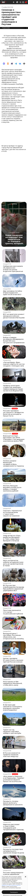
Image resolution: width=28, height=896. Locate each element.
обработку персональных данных (11, 885)
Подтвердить (14, 892)
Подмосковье (6, 28)
